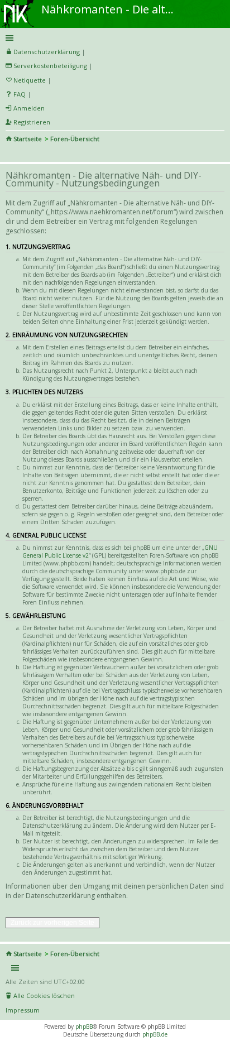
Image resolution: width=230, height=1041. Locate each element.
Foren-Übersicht (74, 139)
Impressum (23, 1010)
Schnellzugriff (113, 38)
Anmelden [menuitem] (29, 108)
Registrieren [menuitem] (31, 122)
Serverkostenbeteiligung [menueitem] (50, 65)
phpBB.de (154, 1034)
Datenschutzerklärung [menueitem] (46, 51)
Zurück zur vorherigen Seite (52, 923)
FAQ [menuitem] (19, 94)
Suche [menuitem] (10, 154)
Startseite (27, 139)
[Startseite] (18, 4)
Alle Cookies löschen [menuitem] (44, 995)
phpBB (84, 1026)
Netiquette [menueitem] (29, 80)
